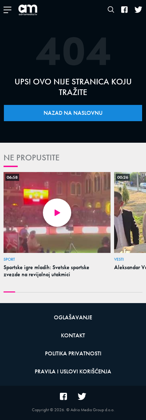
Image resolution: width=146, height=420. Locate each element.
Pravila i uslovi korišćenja (73, 371)
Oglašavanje (73, 317)
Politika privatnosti (73, 353)
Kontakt (73, 335)
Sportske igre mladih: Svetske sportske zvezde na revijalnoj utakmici (46, 271)
